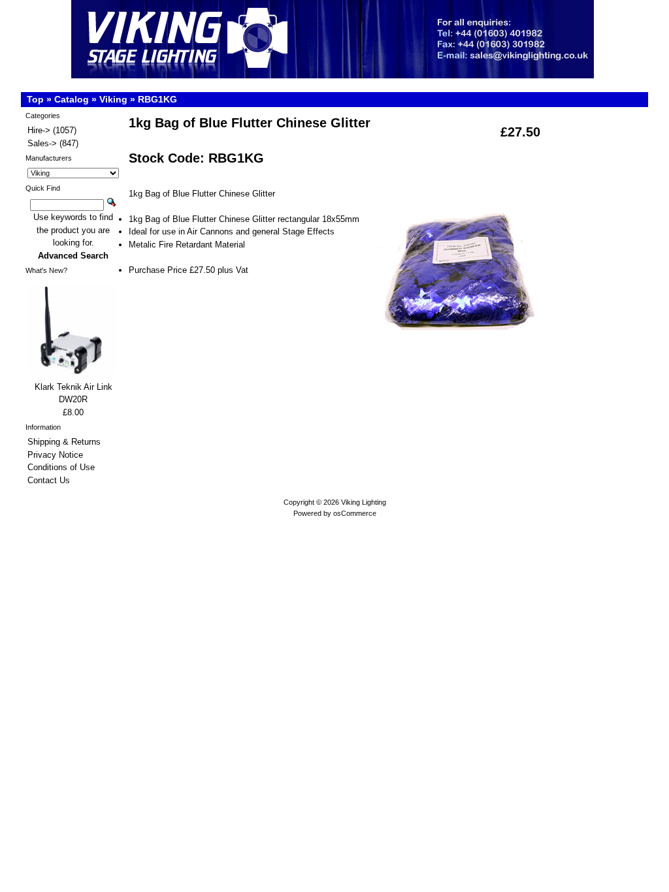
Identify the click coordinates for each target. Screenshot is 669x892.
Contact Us (48, 480)
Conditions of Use (61, 467)
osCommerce (354, 513)
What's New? (46, 270)
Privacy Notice (55, 455)
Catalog (71, 99)
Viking (113, 99)
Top (35, 99)
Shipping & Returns (64, 442)
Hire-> (38, 130)
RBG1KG (157, 99)
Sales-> (42, 143)
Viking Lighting (363, 502)
